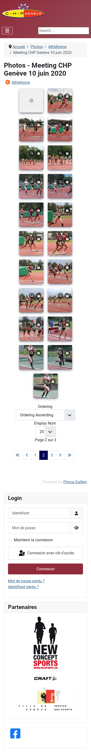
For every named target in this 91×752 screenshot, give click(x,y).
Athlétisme (21, 82)
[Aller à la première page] (18, 455)
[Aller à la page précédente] (27, 455)
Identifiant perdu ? (23, 587)
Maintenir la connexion (33, 540)
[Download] (67, 96)
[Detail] (60, 96)
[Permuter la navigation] (7, 30)
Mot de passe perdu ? (26, 581)
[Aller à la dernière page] (69, 455)
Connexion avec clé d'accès (50, 553)
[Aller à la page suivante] (60, 455)
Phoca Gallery (75, 482)
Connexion (45, 569)
